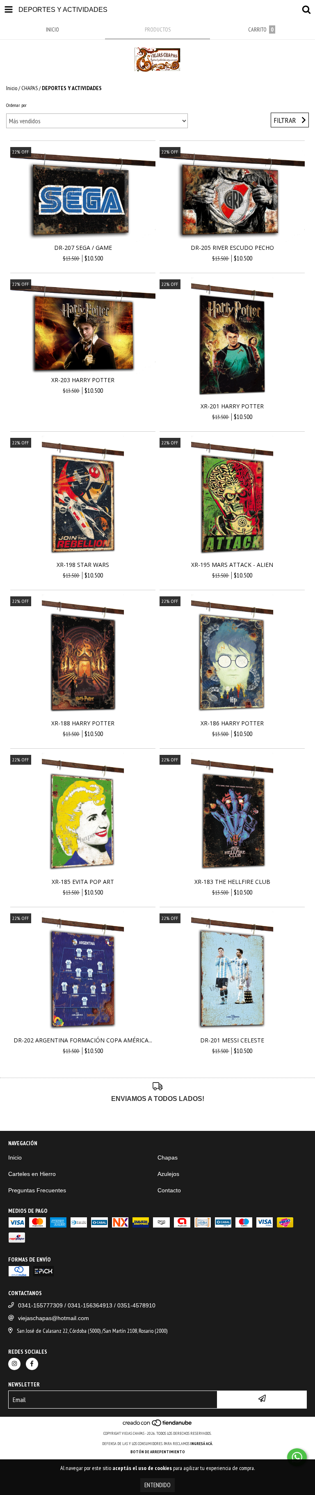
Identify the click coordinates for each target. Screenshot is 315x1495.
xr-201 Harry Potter (232, 406)
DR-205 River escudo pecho (232, 247)
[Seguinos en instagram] (14, 1364)
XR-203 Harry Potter (82, 380)
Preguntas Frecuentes (37, 1190)
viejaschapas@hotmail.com (53, 1318)
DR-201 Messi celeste (232, 1040)
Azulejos (168, 1174)
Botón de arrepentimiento (157, 1451)
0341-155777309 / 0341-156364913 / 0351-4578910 (86, 1305)
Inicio (11, 88)
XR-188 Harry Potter (82, 723)
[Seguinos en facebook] (32, 1364)
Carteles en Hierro (32, 1174)
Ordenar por (16, 105)
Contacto (169, 1190)
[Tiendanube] (158, 1425)
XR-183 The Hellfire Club (232, 882)
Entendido (157, 1485)
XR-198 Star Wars (83, 565)
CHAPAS (29, 88)
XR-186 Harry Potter (232, 723)
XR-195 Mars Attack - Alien (232, 565)
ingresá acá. (201, 1443)
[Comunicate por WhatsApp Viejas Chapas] (297, 1457)
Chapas (168, 1157)
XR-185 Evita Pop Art (83, 882)
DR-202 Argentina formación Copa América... (83, 1040)
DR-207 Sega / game (83, 247)
